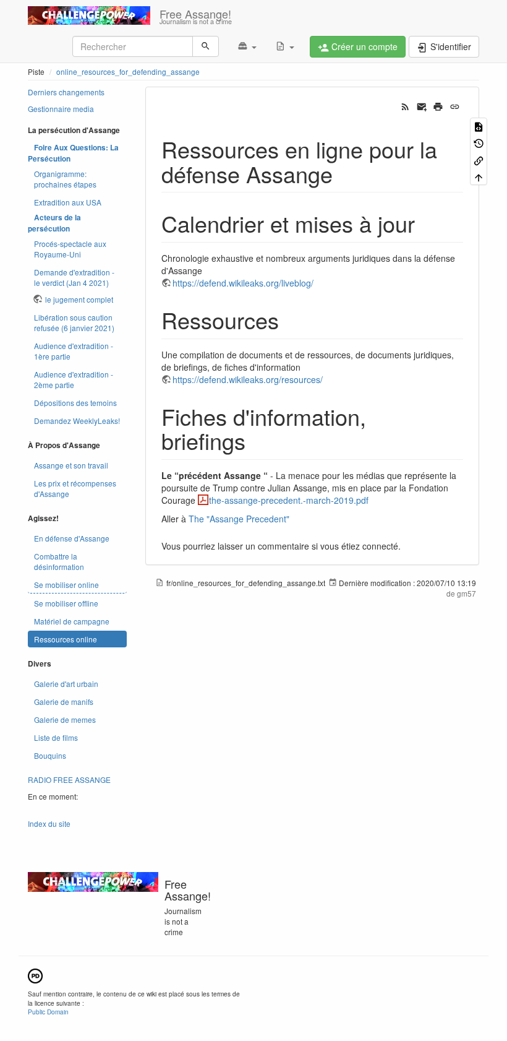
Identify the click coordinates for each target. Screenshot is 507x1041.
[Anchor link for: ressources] (290, 319)
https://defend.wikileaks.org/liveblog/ (243, 283)
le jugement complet (79, 299)
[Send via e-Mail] (422, 106)
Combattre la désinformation (59, 561)
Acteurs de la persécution (54, 223)
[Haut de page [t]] (479, 176)
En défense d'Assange (71, 538)
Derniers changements (66, 92)
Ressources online (65, 639)
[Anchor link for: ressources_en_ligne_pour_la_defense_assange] (344, 173)
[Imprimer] (438, 106)
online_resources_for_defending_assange (128, 71)
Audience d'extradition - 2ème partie (73, 379)
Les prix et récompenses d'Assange (75, 488)
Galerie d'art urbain (66, 683)
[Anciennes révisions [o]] (479, 142)
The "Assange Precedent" (239, 518)
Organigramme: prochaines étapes (65, 178)
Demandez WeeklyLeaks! (77, 420)
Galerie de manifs (63, 701)
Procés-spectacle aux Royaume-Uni (70, 248)
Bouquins (50, 755)
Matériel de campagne (71, 621)
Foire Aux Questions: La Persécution (73, 153)
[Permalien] (454, 106)
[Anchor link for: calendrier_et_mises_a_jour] (426, 223)
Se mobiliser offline (66, 603)
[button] (247, 46)
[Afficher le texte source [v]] (479, 126)
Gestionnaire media (61, 108)
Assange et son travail (71, 465)
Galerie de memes (65, 719)
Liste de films (56, 737)
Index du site (49, 823)
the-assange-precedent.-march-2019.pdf (289, 500)
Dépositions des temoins (75, 402)
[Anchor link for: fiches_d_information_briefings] (256, 440)
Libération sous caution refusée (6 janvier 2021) (74, 322)
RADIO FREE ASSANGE (69, 779)
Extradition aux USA (67, 202)
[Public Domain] (35, 974)
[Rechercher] (205, 46)
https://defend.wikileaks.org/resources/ (248, 379)
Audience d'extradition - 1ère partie (73, 350)
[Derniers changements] (405, 106)
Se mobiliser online (66, 584)
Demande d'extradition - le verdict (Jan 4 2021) (74, 277)
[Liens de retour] (479, 159)
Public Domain (48, 1011)
